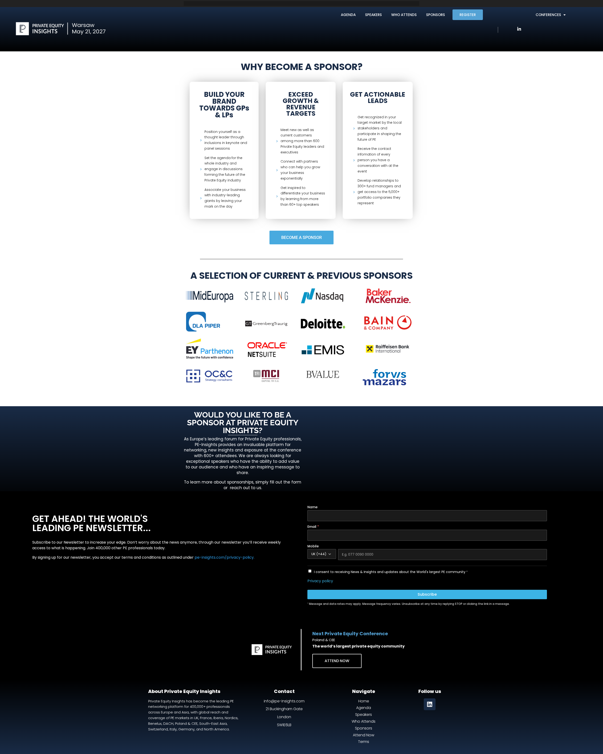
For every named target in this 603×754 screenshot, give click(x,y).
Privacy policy (320, 581)
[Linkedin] (430, 704)
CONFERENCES (548, 14)
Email (313, 526)
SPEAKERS (373, 14)
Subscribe (427, 594)
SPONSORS (435, 14)
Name (312, 507)
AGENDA (348, 14)
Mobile (313, 546)
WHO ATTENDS (404, 14)
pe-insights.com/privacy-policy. (224, 557)
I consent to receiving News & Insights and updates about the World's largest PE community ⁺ (391, 572)
